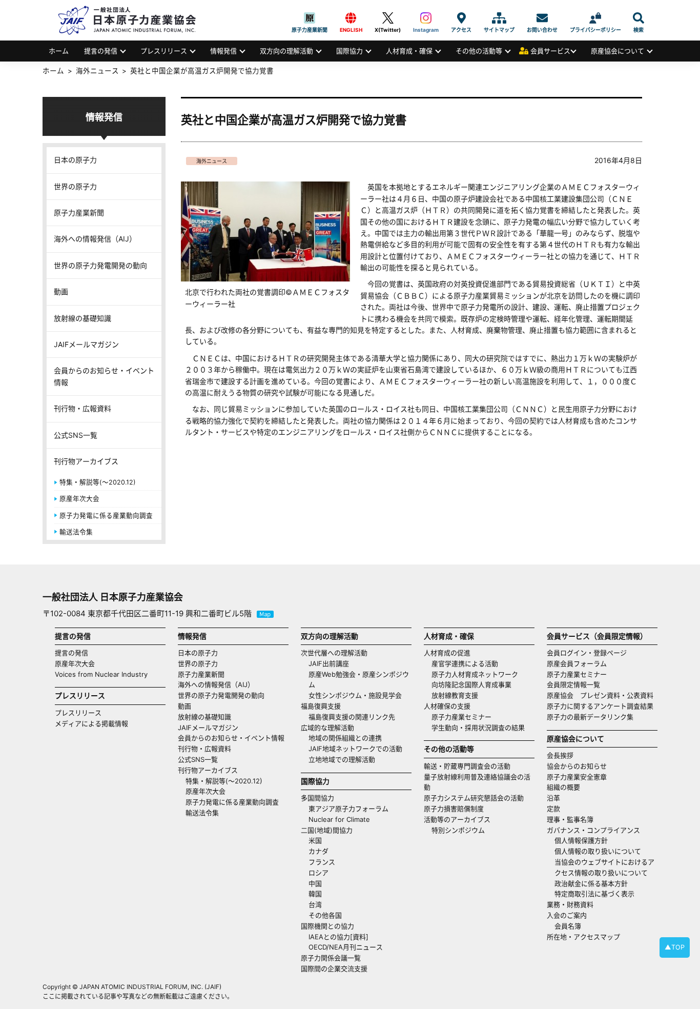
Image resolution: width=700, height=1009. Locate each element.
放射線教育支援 (454, 695)
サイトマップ (499, 18)
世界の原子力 (75, 186)
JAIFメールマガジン (86, 344)
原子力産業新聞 (309, 18)
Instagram (426, 18)
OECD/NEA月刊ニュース (345, 947)
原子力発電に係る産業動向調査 (106, 515)
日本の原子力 (75, 159)
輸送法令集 (76, 532)
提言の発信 (100, 51)
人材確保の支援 (447, 706)
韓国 (315, 894)
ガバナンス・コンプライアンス (593, 830)
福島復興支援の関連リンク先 (351, 717)
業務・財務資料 (570, 904)
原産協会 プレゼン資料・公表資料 (600, 695)
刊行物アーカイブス (86, 461)
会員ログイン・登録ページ (587, 653)
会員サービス (550, 51)
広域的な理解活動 (327, 727)
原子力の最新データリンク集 (590, 717)
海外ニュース (211, 161)
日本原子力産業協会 (132, 20)
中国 (315, 883)
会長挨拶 (560, 755)
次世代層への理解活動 (334, 653)
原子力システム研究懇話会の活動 (474, 798)
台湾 (315, 904)
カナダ (318, 851)
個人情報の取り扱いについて (597, 851)
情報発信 (223, 51)
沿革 (553, 798)
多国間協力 (317, 798)
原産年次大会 (79, 498)
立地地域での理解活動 (341, 759)
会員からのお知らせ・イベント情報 (104, 376)
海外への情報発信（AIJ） (95, 238)
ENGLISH (351, 18)
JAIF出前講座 (328, 663)
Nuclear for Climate (339, 819)
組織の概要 (563, 787)
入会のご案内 (567, 915)
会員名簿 (567, 926)
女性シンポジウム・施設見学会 (355, 695)
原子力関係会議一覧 (331, 958)
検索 (638, 18)
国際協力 (349, 51)
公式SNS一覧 (75, 435)
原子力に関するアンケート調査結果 (600, 706)
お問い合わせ (542, 18)
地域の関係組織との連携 (345, 738)
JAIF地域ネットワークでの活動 (355, 748)
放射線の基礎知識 (82, 318)
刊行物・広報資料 (82, 408)
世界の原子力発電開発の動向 (100, 265)
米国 (315, 840)
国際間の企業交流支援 (334, 968)
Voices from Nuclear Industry (101, 674)
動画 (61, 291)
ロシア (318, 873)
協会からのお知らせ (577, 766)
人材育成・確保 (409, 51)
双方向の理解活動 (286, 51)
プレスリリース (163, 51)
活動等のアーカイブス (457, 819)
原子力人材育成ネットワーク (474, 674)
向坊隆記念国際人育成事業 (471, 684)
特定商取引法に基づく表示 (594, 894)
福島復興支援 (321, 706)
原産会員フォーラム (577, 663)
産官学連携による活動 (464, 663)
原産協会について (617, 51)
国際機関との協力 (327, 926)
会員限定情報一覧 (573, 684)
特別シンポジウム (458, 830)
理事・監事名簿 (570, 819)
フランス (321, 862)
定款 (553, 808)
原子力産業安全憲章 (577, 777)
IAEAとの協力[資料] (338, 937)
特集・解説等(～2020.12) (97, 482)
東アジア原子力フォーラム (348, 808)
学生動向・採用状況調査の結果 (481, 727)
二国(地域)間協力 (327, 830)
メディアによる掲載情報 (91, 723)
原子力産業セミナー (461, 717)
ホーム (59, 51)
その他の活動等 (479, 51)
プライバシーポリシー (595, 18)
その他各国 (325, 915)
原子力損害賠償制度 (454, 808)
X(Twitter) (387, 18)
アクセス (461, 18)
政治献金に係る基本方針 (591, 883)
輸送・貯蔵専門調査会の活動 (467, 766)
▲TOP (675, 947)
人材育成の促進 (447, 653)
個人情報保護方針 (581, 840)
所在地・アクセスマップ (583, 937)
